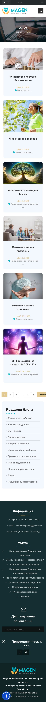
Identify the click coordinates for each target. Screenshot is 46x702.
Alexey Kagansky (28, 692)
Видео (11, 475)
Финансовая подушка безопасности (23, 78)
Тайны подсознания (19, 462)
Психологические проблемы (23, 249)
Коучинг (25, 596)
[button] (6, 695)
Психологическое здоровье (23, 307)
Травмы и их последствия (22, 456)
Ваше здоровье (23, 152)
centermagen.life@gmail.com (29, 525)
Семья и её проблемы (20, 418)
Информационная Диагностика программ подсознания (25, 571)
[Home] (15, 10)
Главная (18, 32)
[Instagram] (8, 2)
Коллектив (21, 696)
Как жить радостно (18, 424)
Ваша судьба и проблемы (22, 450)
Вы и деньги (23, 90)
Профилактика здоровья (25, 587)
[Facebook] (4, 2)
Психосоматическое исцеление (25, 582)
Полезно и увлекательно (21, 469)
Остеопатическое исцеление (24, 564)
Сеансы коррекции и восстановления (25, 559)
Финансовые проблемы (25, 591)
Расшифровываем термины (24, 204)
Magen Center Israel (13, 678)
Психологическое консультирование (25, 577)
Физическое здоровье (23, 139)
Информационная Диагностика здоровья (25, 553)
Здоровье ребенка (18, 443)
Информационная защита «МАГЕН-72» (23, 362)
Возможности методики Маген (23, 192)
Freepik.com (23, 689)
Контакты (34, 696)
